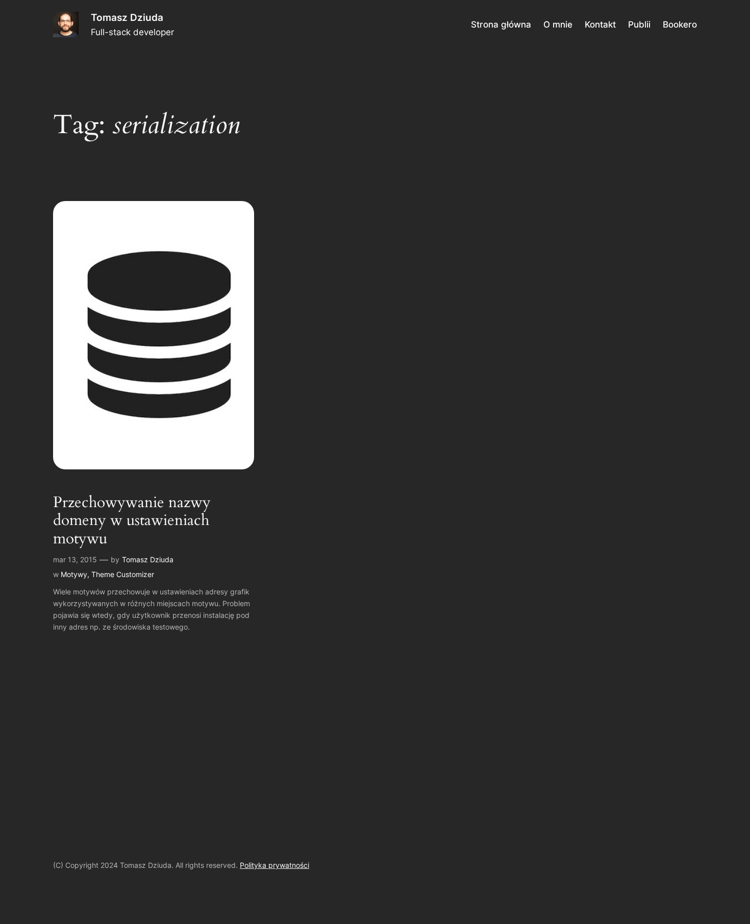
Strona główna (501, 24)
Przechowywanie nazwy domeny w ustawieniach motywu (132, 521)
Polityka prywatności (274, 865)
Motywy (74, 574)
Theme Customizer (122, 574)
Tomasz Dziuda (127, 17)
